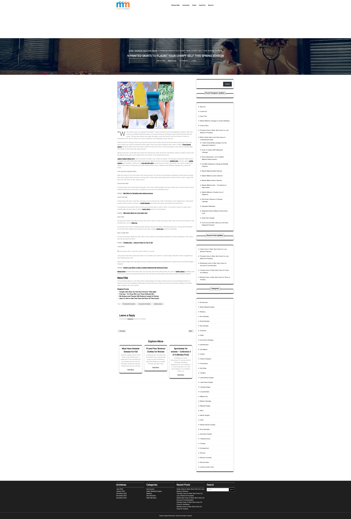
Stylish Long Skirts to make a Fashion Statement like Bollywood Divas (145, 268)
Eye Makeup (203, 349)
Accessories (185, 5)
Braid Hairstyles (205, 321)
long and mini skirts (147, 163)
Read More (130, 370)
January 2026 (120, 491)
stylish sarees (180, 272)
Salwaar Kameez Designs (207, 425)
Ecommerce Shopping (206, 340)
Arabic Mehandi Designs (207, 307)
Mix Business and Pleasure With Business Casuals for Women (139, 296)
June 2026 (119, 489)
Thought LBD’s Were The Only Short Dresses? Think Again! (137, 292)
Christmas (203, 331)
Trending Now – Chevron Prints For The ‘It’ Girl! (138, 243)
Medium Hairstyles (205, 401)
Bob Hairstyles (204, 316)
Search (227, 84)
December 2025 (121, 493)
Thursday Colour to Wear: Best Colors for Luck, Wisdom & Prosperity (190, 494)
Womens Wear (175, 5)
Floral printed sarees (129, 304)
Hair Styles (203, 368)
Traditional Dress (205, 439)
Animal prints (121, 272)
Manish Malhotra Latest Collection (212, 176)
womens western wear (146, 51)
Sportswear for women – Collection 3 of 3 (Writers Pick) (181, 351)
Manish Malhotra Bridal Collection (212, 171)
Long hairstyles (204, 392)
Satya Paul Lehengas (208, 218)
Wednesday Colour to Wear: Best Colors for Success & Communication (190, 499)
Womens (202, 453)
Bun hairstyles (204, 326)
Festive (194, 5)
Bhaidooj (202, 312)
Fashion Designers (205, 359)
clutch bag (159, 229)
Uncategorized (204, 448)
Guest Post (202, 5)
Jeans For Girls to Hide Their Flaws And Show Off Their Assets (139, 298)
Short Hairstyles (205, 429)
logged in (130, 319)
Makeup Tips (204, 396)
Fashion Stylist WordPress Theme (175, 516)
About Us (210, 5)
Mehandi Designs (205, 406)
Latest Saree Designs (206, 382)
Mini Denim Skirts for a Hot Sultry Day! (135, 213)
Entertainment (204, 345)
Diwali (201, 335)
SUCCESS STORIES (206, 434)
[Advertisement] (175, 24)
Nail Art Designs (205, 415)
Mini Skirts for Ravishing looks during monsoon (138, 193)
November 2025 (121, 496)
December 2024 (121, 498)
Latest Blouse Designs (207, 378)
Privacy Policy (204, 126)
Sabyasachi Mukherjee (208, 206)
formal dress (204, 364)
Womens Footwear (206, 458)
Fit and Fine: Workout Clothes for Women (155, 350)
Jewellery (203, 373)
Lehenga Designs (205, 387)
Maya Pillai (172, 61)
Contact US (203, 111)
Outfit (201, 420)
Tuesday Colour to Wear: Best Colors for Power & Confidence (189, 503)
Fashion (202, 354)
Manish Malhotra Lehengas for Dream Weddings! (215, 121)
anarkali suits (174, 161)
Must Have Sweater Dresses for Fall (130, 350)
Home (131, 51)
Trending (202, 444)
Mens (201, 411)
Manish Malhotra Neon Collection (212, 180)
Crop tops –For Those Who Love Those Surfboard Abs (136, 294)
